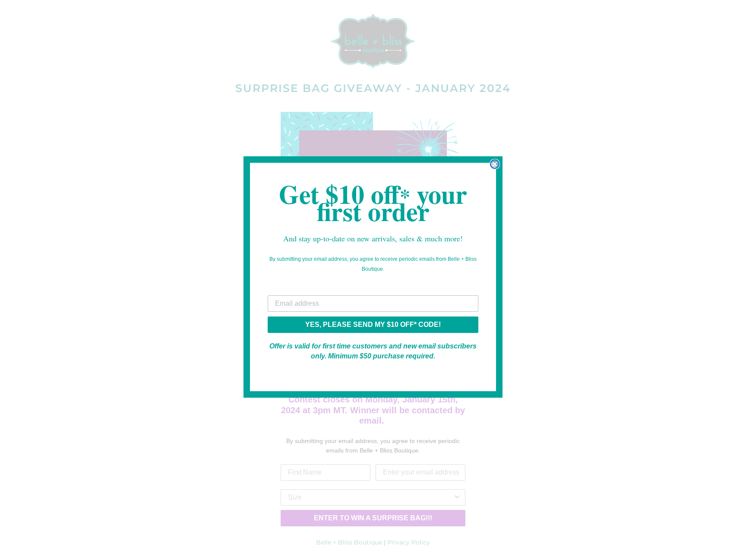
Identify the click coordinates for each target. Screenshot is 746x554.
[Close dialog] (494, 164)
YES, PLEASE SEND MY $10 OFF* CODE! (373, 324)
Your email (285, 288)
